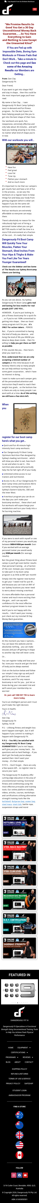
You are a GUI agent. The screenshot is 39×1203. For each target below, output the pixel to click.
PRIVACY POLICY (13, 1083)
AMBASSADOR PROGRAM (19, 1095)
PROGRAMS (11, 1057)
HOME (10, 1048)
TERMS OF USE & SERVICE (19, 1079)
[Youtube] (25, 1175)
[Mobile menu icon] (35, 9)
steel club (17, 804)
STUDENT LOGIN (19, 1090)
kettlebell (6, 801)
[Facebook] (19, 1175)
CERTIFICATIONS (18, 1052)
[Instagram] (13, 1175)
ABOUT (18, 1062)
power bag (30, 801)
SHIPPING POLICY (19, 1069)
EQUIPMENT (23, 1048)
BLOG (8, 1062)
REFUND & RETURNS (19, 1074)
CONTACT (29, 1062)
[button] (3, 990)
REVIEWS (26, 1057)
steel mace (7, 804)
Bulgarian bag (18, 801)
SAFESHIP (28, 1083)
